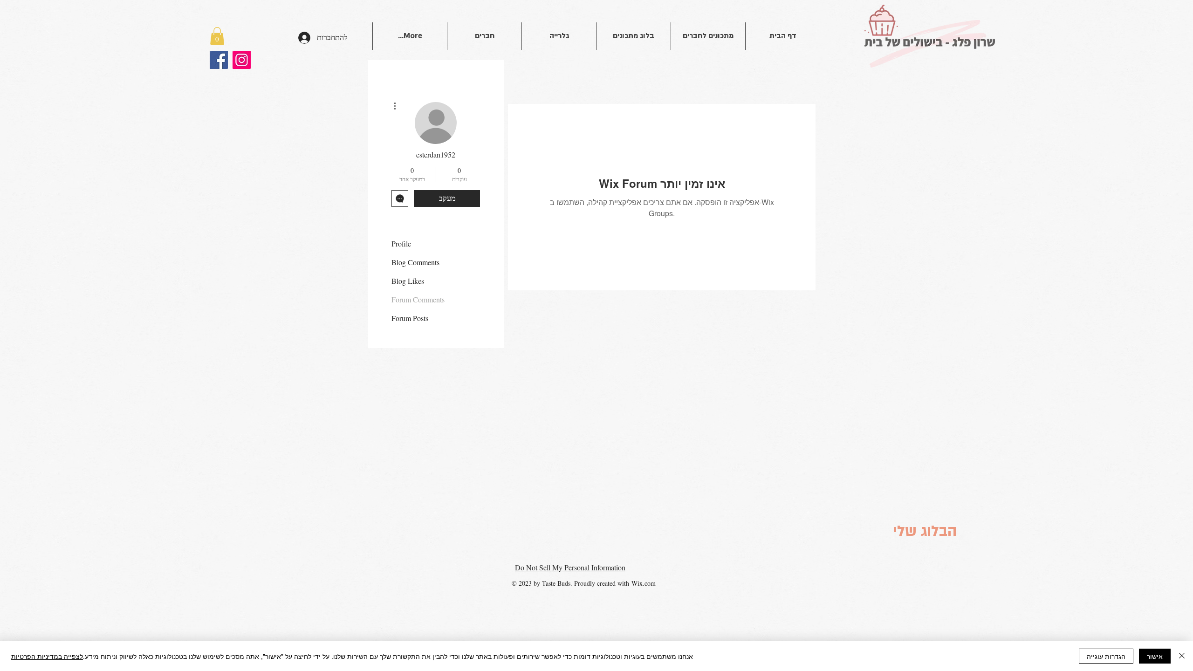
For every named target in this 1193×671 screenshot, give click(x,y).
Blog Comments (415, 262)
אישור (1155, 656)
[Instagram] (242, 60)
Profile (401, 243)
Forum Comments (418, 299)
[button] (217, 36)
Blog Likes (407, 281)
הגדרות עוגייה (1106, 656)
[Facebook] (219, 60)
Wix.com (643, 583)
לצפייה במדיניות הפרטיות (47, 656)
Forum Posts (409, 318)
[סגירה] (1181, 656)
